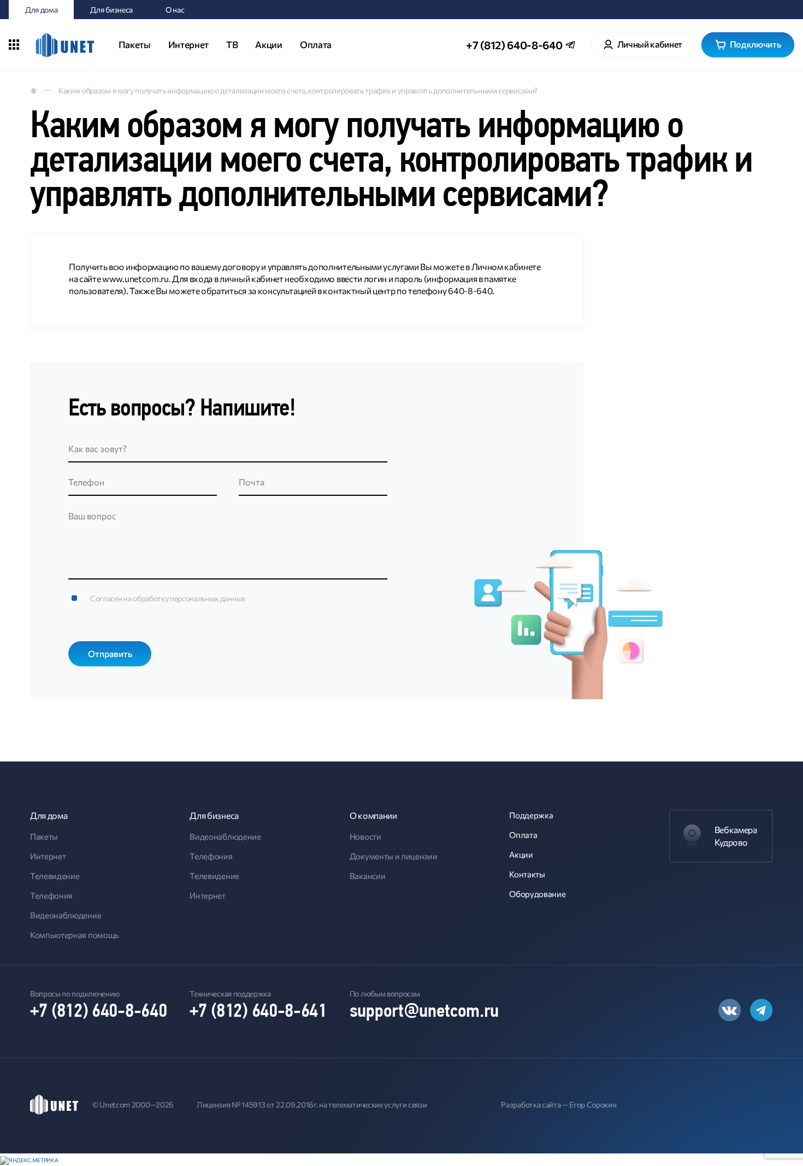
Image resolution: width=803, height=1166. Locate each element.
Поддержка (531, 815)
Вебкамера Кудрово (736, 835)
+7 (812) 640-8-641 (258, 1012)
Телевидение (54, 876)
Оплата (316, 44)
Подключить (755, 44)
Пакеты (135, 44)
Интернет (188, 44)
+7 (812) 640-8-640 (514, 44)
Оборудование (537, 894)
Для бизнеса (111, 9)
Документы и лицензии (394, 856)
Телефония (51, 895)
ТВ (232, 44)
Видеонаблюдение (65, 915)
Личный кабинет (650, 44)
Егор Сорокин (592, 1104)
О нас (175, 9)
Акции (268, 44)
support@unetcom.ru (424, 1012)
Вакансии (367, 876)
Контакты (527, 874)
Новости (365, 836)
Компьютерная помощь (74, 935)
